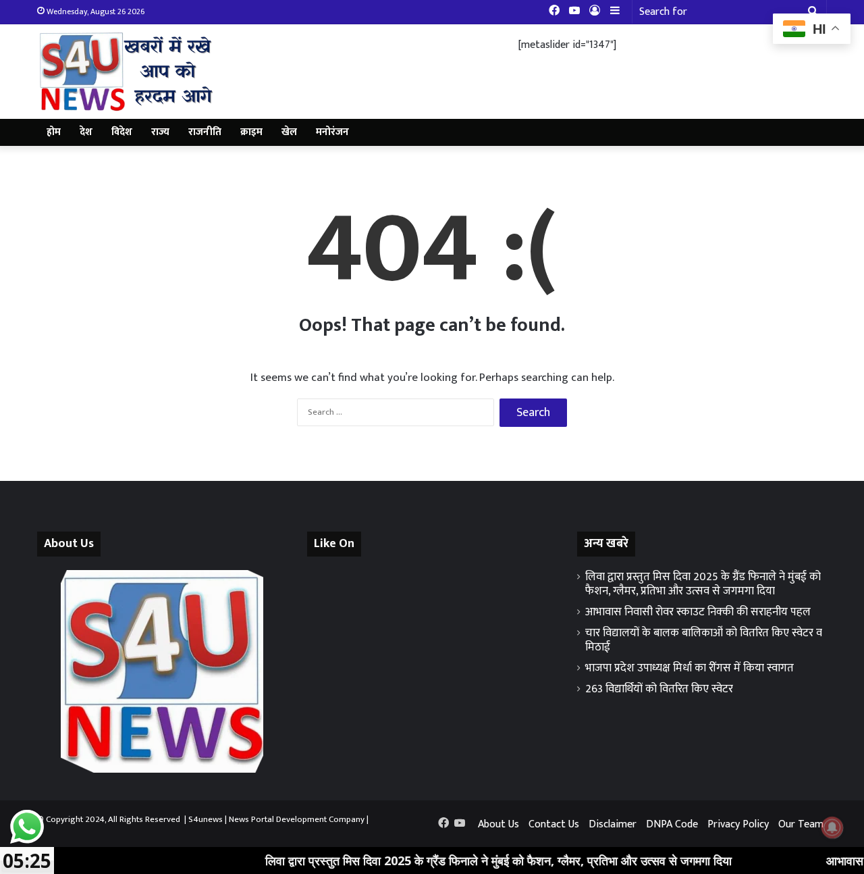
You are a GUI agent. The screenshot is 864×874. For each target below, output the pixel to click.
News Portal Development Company (296, 819)
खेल (289, 132)
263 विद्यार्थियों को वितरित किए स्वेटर (659, 688)
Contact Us (554, 824)
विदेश (121, 132)
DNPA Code (672, 824)
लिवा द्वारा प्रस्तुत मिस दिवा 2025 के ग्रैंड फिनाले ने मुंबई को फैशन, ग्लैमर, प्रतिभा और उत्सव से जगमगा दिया (703, 583)
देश (86, 132)
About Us (498, 824)
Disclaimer (613, 824)
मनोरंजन (332, 132)
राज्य (160, 132)
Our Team (801, 824)
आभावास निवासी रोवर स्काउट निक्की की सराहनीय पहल (698, 611)
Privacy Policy (738, 824)
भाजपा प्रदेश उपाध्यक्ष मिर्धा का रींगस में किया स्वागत (689, 668)
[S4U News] (125, 71)
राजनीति (204, 132)
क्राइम (251, 132)
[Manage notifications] (832, 827)
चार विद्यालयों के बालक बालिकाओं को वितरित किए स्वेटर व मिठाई (703, 640)
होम (54, 132)
